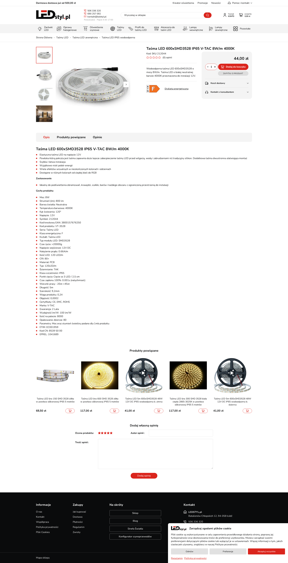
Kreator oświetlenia (183, 3)
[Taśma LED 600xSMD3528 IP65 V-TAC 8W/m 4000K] (93, 84)
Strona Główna (44, 37)
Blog (135, 521)
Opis (46, 137)
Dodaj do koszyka (236, 66)
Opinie (97, 137)
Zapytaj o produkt (233, 73)
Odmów (189, 551)
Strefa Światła (135, 528)
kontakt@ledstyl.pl (96, 16)
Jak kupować (79, 511)
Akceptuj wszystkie (266, 551)
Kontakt (40, 517)
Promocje (203, 3)
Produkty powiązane (71, 137)
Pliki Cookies (43, 532)
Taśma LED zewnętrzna (85, 37)
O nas (39, 511)
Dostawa (77, 517)
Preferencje (228, 551)
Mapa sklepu (43, 557)
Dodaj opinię (144, 475)
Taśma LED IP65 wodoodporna (118, 37)
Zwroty (76, 532)
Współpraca (42, 522)
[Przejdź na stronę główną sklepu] (53, 15)
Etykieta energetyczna (176, 88)
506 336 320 (94, 10)
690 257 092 (94, 13)
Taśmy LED (62, 37)
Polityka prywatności (47, 527)
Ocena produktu (84, 433)
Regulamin (78, 527)
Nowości (216, 3)
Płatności (78, 522)
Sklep (135, 513)
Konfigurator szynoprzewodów (135, 536)
